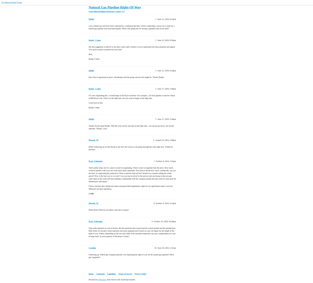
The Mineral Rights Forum (11, 2)
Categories (100, 274)
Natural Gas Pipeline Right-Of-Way (115, 7)
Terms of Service (125, 274)
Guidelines (111, 274)
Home (91, 274)
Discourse (102, 280)
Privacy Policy (140, 274)
